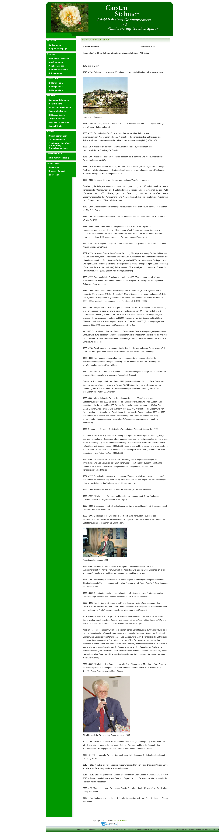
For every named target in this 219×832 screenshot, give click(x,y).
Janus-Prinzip (55, 126)
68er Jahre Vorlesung (59, 158)
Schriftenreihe (55, 104)
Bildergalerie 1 (56, 83)
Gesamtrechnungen (58, 136)
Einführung (56, 145)
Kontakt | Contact (57, 171)
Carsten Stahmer (119, 820)
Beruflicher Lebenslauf (59, 58)
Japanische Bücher (58, 111)
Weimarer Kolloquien (59, 100)
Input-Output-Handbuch (60, 107)
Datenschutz (54, 167)
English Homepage (58, 49)
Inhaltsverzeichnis (59, 148)
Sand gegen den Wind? (60, 143)
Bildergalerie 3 (56, 90)
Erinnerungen (55, 73)
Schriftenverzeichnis (58, 70)
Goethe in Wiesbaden (59, 122)
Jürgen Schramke (57, 119)
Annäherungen (56, 62)
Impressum (54, 175)
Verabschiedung (56, 66)
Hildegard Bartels (57, 115)
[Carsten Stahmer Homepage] (109, 18)
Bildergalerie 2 (56, 87)
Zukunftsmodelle (57, 139)
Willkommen (55, 45)
